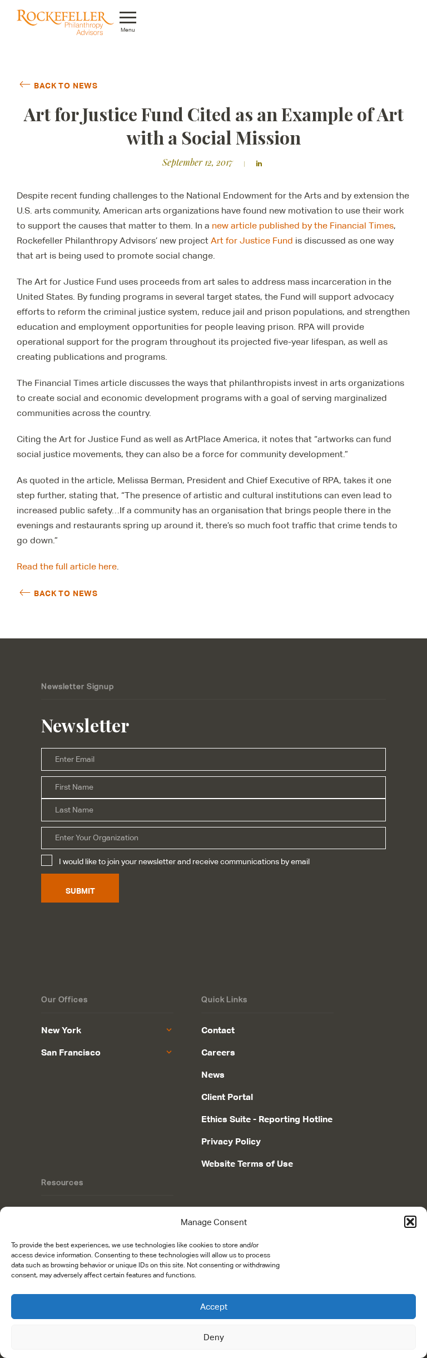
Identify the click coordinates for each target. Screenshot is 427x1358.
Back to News (65, 85)
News (213, 1074)
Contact (218, 1029)
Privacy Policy (231, 1141)
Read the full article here (67, 566)
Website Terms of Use (247, 1163)
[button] (410, 1221)
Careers (218, 1052)
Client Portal (227, 1096)
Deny (213, 1337)
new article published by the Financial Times (303, 225)
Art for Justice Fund (252, 240)
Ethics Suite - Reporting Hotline (266, 1118)
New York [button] (61, 1029)
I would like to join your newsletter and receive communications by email (184, 861)
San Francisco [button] (71, 1052)
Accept (213, 1306)
